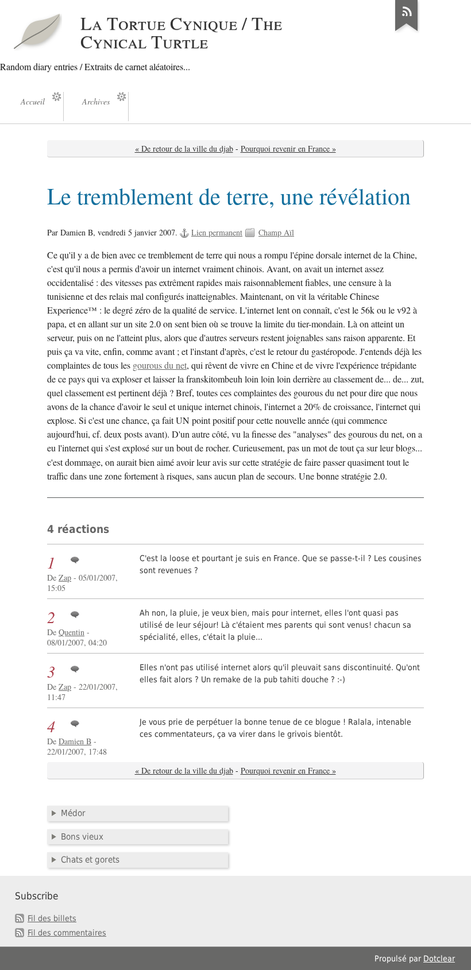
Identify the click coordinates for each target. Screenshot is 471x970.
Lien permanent (216, 232)
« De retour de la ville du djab (184, 148)
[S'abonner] (406, 31)
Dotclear (439, 958)
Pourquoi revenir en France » (288, 148)
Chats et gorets (90, 860)
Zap (65, 577)
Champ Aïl (276, 232)
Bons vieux (82, 837)
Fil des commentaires (67, 932)
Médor (73, 813)
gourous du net (160, 365)
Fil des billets (52, 918)
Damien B (75, 741)
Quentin (71, 632)
